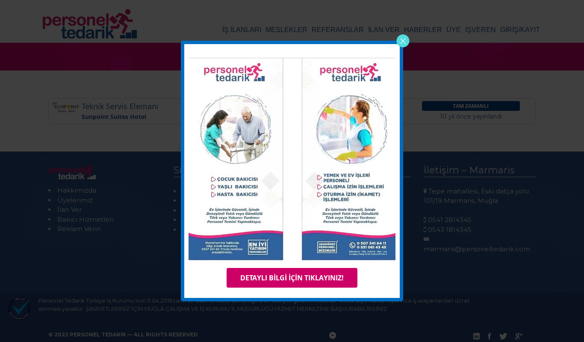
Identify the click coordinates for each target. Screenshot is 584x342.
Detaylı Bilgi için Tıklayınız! (292, 278)
